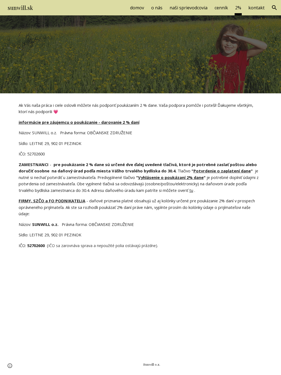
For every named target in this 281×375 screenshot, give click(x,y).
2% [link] (238, 8)
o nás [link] (156, 8)
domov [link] (137, 8)
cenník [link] (221, 8)
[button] (274, 7)
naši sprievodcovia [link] (188, 8)
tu (191, 190)
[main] (140, 175)
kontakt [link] (256, 8)
